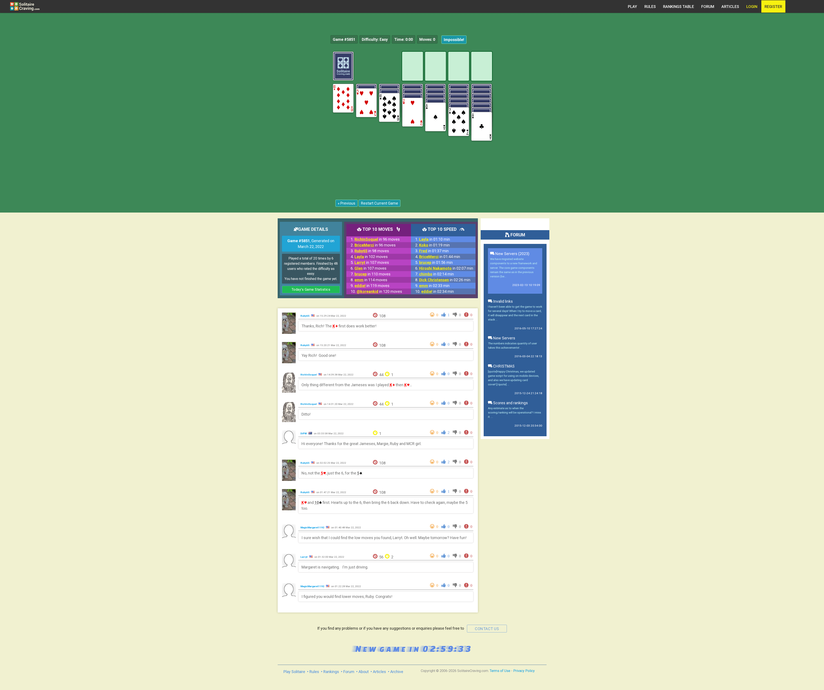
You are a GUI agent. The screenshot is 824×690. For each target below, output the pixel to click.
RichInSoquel (308, 374)
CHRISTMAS (503, 366)
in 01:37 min (434, 251)
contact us (487, 628)
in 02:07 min (446, 268)
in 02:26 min (444, 280)
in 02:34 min (437, 291)
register (773, 6)
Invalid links (502, 301)
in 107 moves (371, 262)
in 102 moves (371, 256)
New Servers (503, 338)
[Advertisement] (792, 116)
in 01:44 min (439, 256)
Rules (650, 6)
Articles (730, 6)
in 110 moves (372, 274)
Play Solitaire (294, 671)
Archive (396, 671)
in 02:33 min (434, 285)
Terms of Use (500, 671)
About (364, 671)
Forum (707, 6)
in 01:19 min (434, 245)
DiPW (303, 433)
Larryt (304, 556)
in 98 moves (371, 251)
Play (632, 6)
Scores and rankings (510, 403)
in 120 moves (379, 291)
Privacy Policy (524, 671)
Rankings (331, 671)
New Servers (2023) (511, 253)
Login (751, 6)
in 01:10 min (434, 239)
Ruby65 (305, 315)
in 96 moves (377, 239)
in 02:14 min (436, 274)
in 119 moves (371, 285)
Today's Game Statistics (311, 289)
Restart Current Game (379, 203)
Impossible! (454, 39)
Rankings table (678, 6)
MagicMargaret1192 (312, 527)
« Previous (346, 203)
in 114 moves (370, 280)
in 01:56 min (436, 262)
